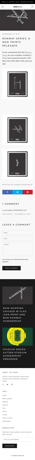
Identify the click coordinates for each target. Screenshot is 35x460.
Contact (4, 415)
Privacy (4, 411)
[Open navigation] (3, 7)
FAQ (3, 408)
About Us (5, 405)
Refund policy (6, 421)
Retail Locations (7, 398)
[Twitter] (7, 384)
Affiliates (5, 402)
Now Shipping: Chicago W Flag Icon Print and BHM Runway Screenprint (15, 314)
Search (4, 395)
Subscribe (9, 446)
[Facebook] (3, 384)
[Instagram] (12, 384)
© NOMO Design (17, 455)
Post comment (11, 268)
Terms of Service (7, 418)
